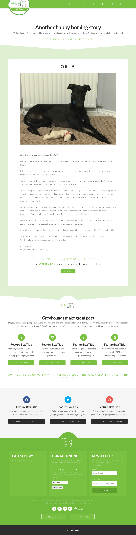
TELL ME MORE (21, 362)
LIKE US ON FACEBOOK (26, 421)
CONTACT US (68, 271)
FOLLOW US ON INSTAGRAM (109, 421)
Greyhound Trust (66, 500)
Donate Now (57, 487)
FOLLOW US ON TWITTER (68, 421)
